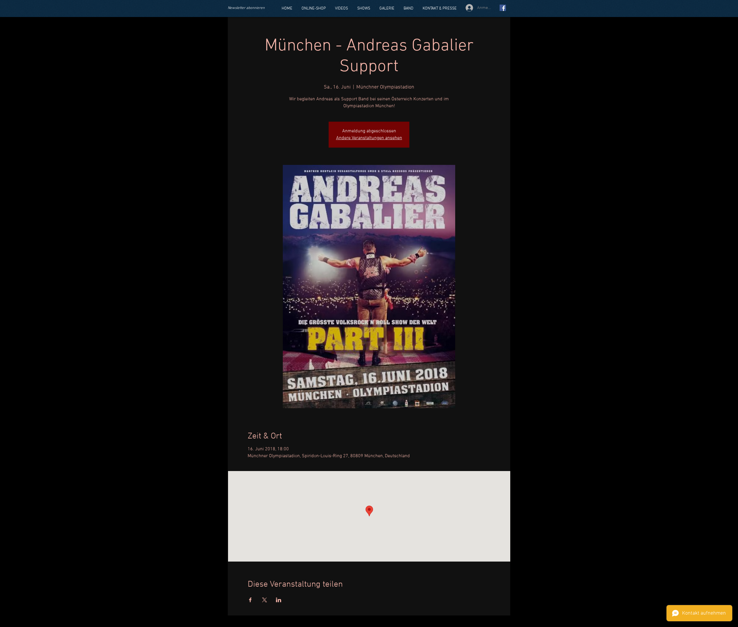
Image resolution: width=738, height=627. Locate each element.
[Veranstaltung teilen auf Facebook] (250, 600)
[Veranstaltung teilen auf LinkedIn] (278, 600)
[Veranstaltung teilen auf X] (264, 600)
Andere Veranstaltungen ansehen (369, 138)
